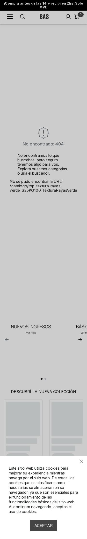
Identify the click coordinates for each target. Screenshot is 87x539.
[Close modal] (81, 461)
